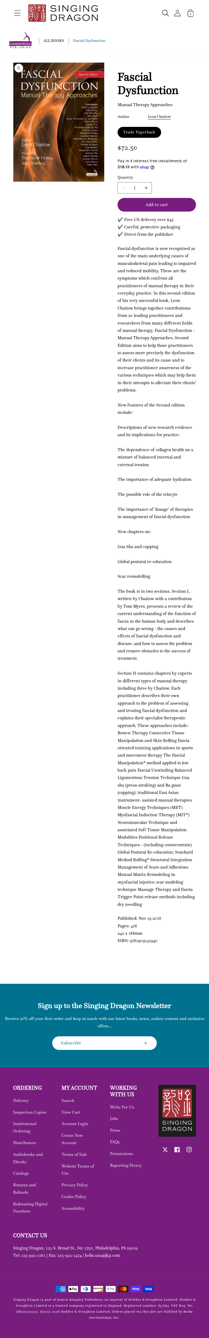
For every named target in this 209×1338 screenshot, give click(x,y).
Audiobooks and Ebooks (28, 1158)
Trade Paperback (139, 132)
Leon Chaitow (159, 116)
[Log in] (177, 13)
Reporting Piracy (126, 1165)
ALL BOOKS (54, 40)
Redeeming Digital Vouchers (30, 1207)
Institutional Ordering (24, 1127)
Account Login (75, 1123)
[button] (17, 13)
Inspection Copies (29, 1112)
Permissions (121, 1153)
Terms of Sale (74, 1154)
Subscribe (71, 1043)
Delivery (21, 1100)
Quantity (125, 177)
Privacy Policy (75, 1184)
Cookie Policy (74, 1196)
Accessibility (73, 1208)
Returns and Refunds (24, 1188)
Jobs (114, 1118)
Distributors (24, 1142)
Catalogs (21, 1173)
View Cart (71, 1112)
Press (115, 1130)
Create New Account (72, 1139)
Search (68, 1100)
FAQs (115, 1141)
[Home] (63, 13)
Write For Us (122, 1107)
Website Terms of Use (78, 1169)
